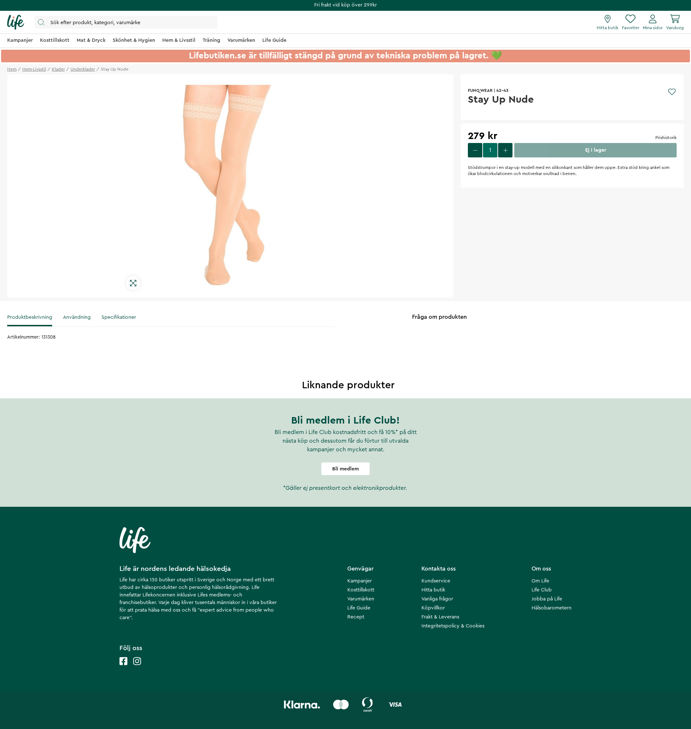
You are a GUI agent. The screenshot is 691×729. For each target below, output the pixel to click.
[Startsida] (15, 22)
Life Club (542, 589)
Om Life (540, 580)
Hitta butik (433, 589)
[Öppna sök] (126, 22)
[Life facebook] (123, 668)
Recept (355, 617)
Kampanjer (359, 580)
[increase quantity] (505, 150)
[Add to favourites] (672, 92)
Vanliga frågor (437, 598)
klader (58, 69)
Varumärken (360, 598)
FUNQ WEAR (480, 90)
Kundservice (435, 580)
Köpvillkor (433, 608)
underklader (83, 69)
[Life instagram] (137, 668)
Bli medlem (345, 468)
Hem (12, 69)
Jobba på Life (547, 598)
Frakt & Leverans (440, 617)
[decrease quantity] (475, 150)
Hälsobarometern (552, 608)
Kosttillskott (360, 589)
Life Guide (358, 608)
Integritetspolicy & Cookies (452, 626)
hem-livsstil (34, 69)
